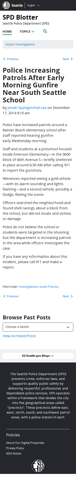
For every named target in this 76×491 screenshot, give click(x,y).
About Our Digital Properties (25, 443)
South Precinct (49, 287)
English (31, 5)
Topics (25, 31)
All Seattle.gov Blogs (36, 355)
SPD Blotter (20, 17)
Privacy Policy (15, 448)
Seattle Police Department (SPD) (26, 23)
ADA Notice (13, 453)
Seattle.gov (10, 2)
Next (66, 59)
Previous (12, 59)
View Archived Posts (19, 335)
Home (7, 31)
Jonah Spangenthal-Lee (27, 107)
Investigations (28, 287)
